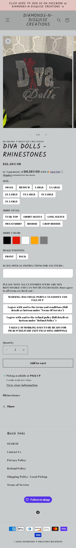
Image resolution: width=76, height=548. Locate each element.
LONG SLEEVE (56, 216)
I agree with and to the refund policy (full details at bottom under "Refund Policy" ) (38, 319)
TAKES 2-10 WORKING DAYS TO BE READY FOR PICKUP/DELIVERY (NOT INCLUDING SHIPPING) (37, 329)
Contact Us (14, 452)
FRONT (9, 256)
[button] (7, 20)
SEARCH (12, 443)
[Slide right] (46, 135)
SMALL (9, 187)
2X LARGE (11, 194)
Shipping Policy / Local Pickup (27, 476)
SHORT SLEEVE (32, 216)
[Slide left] (30, 135)
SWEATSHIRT (13, 223)
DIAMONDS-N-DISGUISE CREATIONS (42, 541)
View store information (22, 385)
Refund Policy (16, 468)
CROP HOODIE (52, 223)
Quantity (8, 342)
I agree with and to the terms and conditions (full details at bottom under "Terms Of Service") (38, 309)
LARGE (39, 187)
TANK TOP (11, 216)
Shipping (7, 175)
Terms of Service (18, 484)
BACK (22, 256)
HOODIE (32, 223)
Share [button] (11, 406)
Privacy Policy (16, 460)
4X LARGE (47, 194)
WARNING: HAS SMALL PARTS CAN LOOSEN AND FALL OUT (37, 298)
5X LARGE (11, 201)
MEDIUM (24, 187)
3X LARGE (29, 194)
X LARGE (54, 187)
